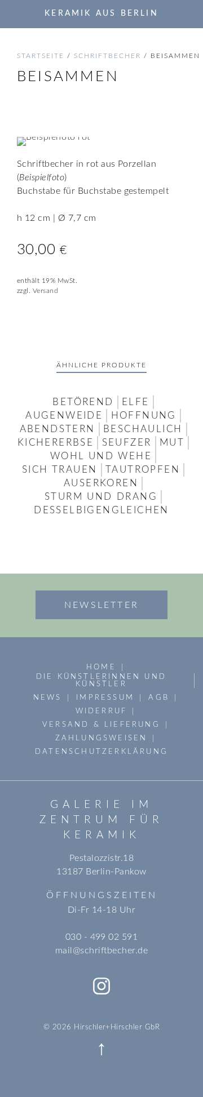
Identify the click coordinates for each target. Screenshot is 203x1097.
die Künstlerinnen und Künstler (101, 680)
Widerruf (101, 711)
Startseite (40, 55)
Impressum (105, 697)
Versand (45, 290)
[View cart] (182, 13)
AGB (158, 697)
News (47, 697)
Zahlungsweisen (101, 738)
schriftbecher (107, 55)
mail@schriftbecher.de (101, 950)
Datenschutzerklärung (101, 751)
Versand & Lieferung (101, 724)
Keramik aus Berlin (101, 13)
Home (101, 667)
